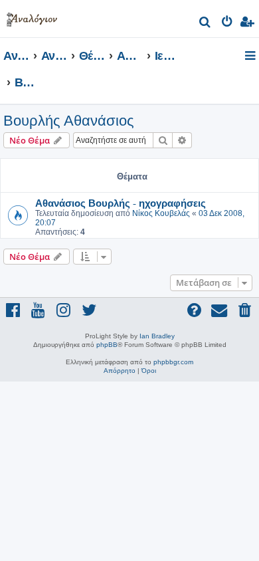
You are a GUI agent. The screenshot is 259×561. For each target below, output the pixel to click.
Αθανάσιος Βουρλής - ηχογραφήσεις (120, 203)
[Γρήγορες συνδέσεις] (251, 56)
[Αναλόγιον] (32, 17)
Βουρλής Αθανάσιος (68, 120)
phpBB (107, 344)
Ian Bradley (157, 336)
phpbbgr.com (173, 362)
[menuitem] (205, 24)
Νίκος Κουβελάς (161, 213)
